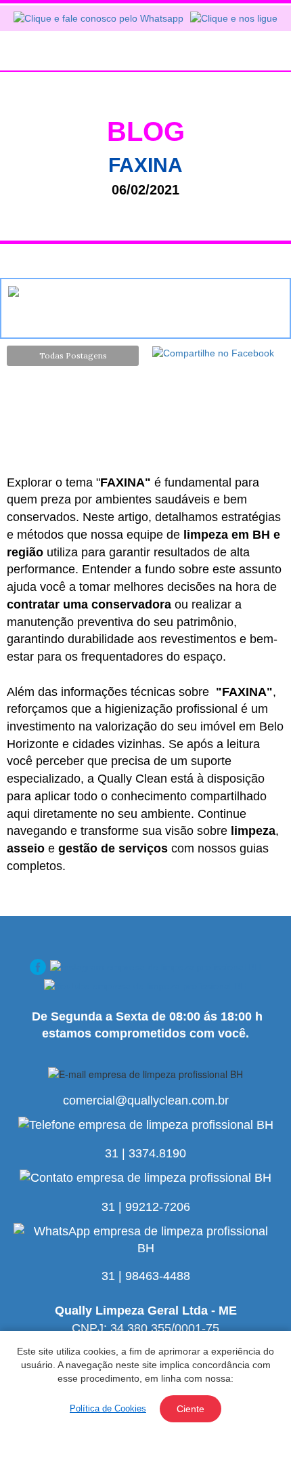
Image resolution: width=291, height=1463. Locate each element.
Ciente (190, 1408)
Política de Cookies (108, 1408)
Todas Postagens (73, 355)
